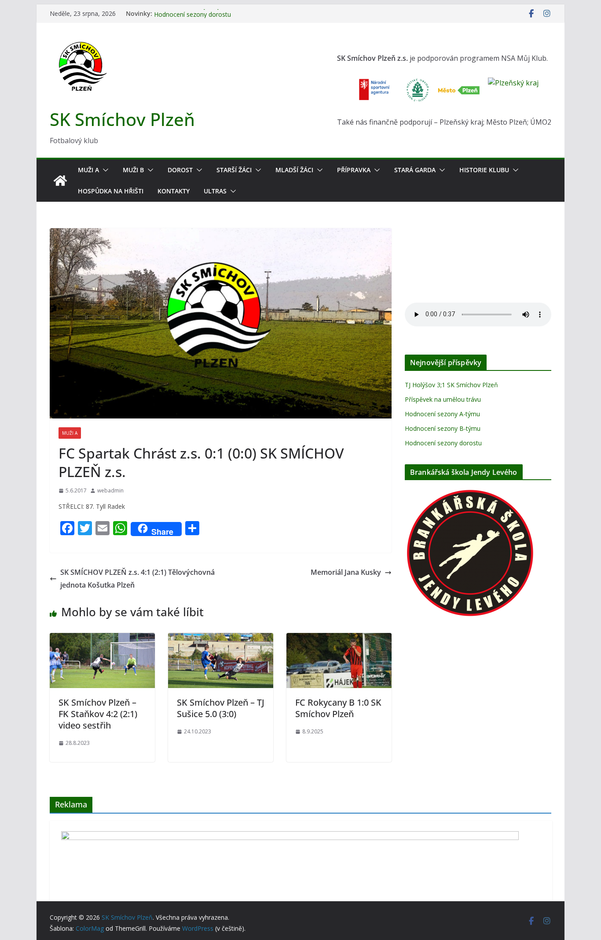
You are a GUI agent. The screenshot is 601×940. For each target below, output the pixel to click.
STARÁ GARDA (415, 170)
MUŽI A (88, 170)
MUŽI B (133, 170)
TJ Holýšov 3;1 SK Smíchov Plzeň (451, 385)
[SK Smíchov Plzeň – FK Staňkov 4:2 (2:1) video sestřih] (102, 639)
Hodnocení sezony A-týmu (442, 414)
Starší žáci (234, 170)
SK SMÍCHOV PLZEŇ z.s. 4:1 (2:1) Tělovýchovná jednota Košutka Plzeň (137, 578)
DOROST (180, 170)
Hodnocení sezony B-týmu (192, 13)
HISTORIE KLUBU (484, 170)
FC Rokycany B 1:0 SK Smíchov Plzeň (338, 708)
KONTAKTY (174, 191)
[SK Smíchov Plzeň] (60, 180)
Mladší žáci (294, 170)
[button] (104, 170)
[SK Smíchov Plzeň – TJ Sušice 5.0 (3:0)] (220, 639)
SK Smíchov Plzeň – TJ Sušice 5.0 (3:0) (220, 708)
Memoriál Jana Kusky (346, 572)
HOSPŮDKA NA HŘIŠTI (110, 191)
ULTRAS (215, 191)
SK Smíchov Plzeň (122, 119)
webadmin (110, 490)
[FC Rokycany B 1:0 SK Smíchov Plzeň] (339, 639)
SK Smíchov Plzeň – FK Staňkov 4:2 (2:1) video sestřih (98, 713)
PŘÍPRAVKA (353, 170)
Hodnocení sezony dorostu (443, 443)
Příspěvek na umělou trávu (443, 399)
